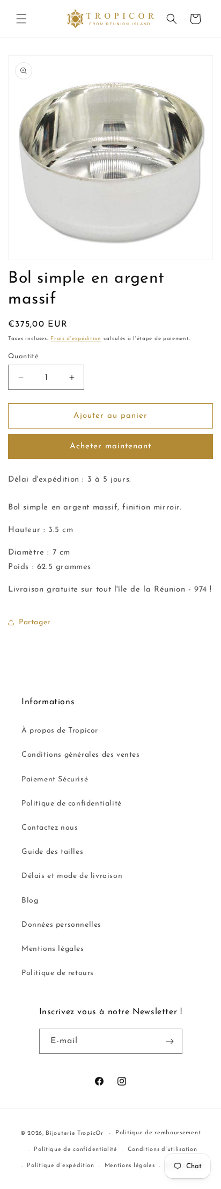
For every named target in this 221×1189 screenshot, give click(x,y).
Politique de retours (57, 973)
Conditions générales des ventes (80, 755)
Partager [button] (34, 622)
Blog (29, 901)
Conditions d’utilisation (162, 1150)
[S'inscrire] (170, 1041)
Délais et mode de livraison (71, 876)
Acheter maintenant (110, 446)
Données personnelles (61, 925)
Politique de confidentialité (71, 804)
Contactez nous (49, 828)
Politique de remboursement (158, 1133)
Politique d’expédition (60, 1166)
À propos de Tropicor (59, 731)
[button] (21, 19)
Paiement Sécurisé (54, 780)
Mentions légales (52, 949)
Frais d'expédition (75, 339)
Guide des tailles (52, 852)
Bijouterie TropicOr (74, 1133)
